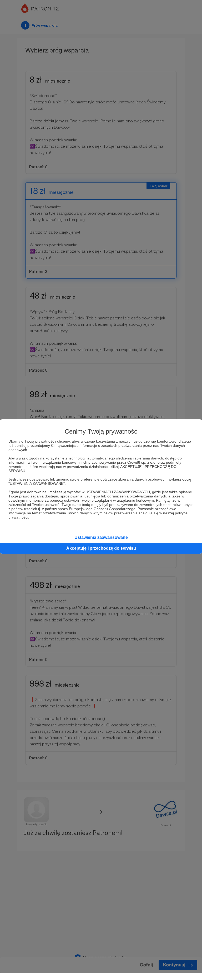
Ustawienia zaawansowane (101, 537)
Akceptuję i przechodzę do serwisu (101, 548)
